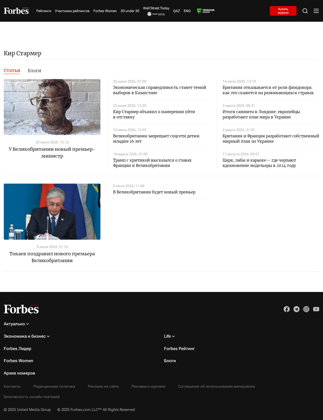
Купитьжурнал (283, 10)
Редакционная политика (54, 386)
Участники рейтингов (72, 11)
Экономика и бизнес (25, 336)
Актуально (14, 323)
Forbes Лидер (17, 348)
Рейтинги (43, 11)
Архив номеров (19, 373)
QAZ (176, 11)
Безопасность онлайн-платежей (32, 396)
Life (167, 336)
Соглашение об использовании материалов (216, 386)
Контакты (12, 386)
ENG (187, 11)
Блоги (34, 70)
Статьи (12, 70)
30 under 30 (130, 11)
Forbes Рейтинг (179, 348)
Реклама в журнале (148, 386)
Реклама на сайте (103, 386)
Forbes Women (105, 11)
